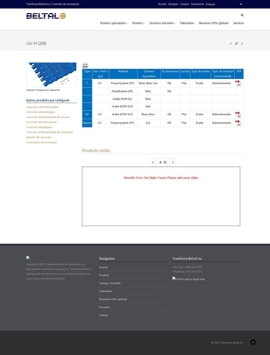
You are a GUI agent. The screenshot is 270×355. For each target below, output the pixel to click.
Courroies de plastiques (40, 112)
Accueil (162, 4)
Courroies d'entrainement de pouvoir (48, 117)
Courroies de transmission (41, 122)
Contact (184, 4)
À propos (173, 4)
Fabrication (105, 291)
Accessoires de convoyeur (41, 142)
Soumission (197, 4)
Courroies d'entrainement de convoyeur (49, 132)
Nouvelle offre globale (113, 299)
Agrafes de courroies (38, 137)
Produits (104, 275)
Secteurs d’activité (110, 283)
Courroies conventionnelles (42, 107)
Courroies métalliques (39, 127)
